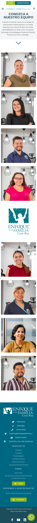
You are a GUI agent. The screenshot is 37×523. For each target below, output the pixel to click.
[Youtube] (18, 520)
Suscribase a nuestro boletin (18, 488)
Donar (18, 469)
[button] (3, 8)
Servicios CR (18, 446)
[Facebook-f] (12, 520)
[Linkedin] (25, 520)
